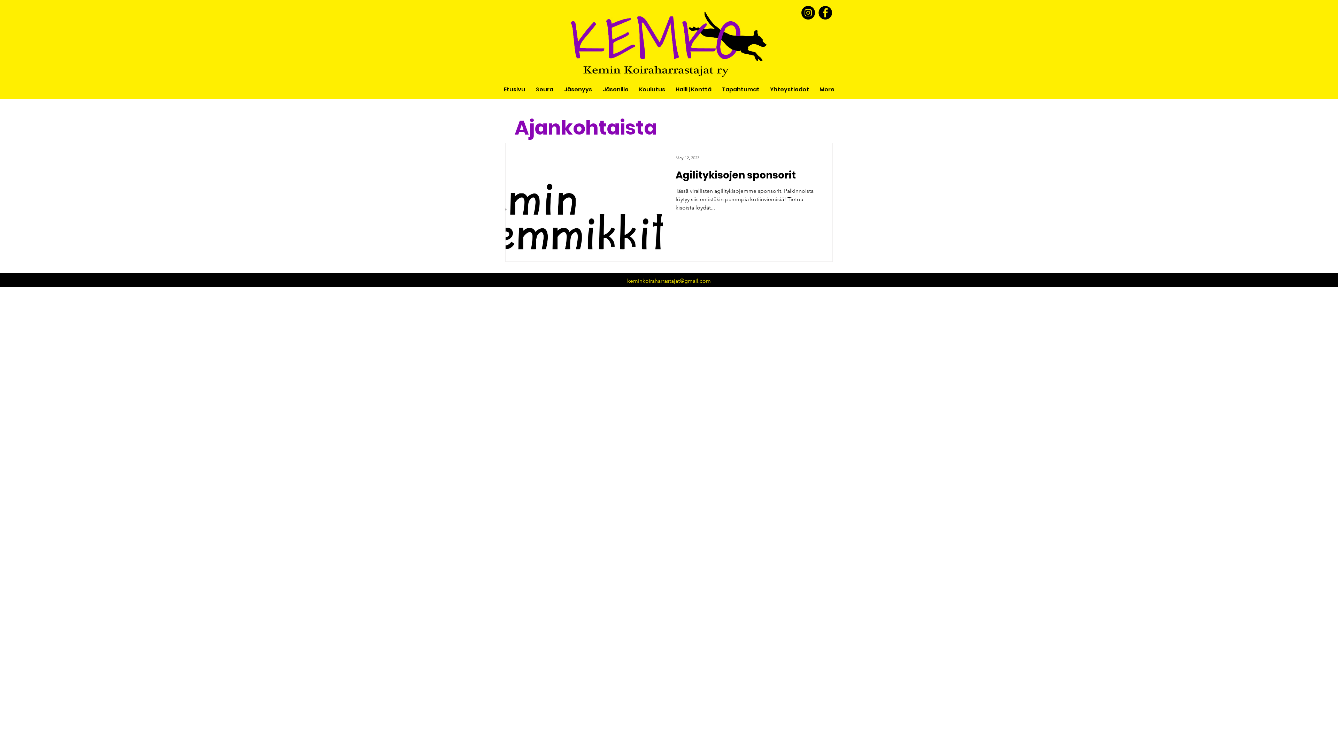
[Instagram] (808, 13)
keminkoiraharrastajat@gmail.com (669, 280)
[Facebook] (825, 13)
